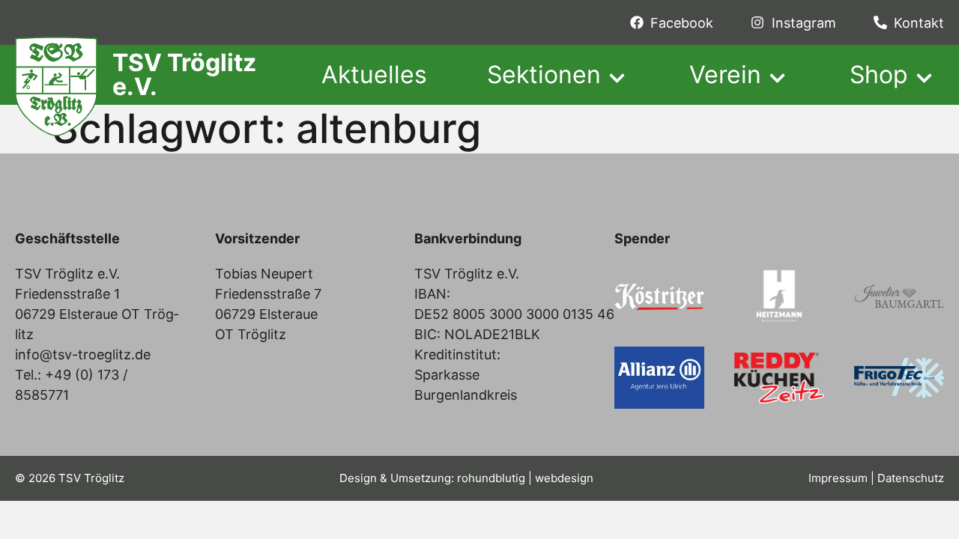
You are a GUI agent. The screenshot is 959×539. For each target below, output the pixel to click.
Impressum (838, 478)
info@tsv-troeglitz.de (83, 354)
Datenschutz (910, 478)
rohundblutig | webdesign (525, 478)
